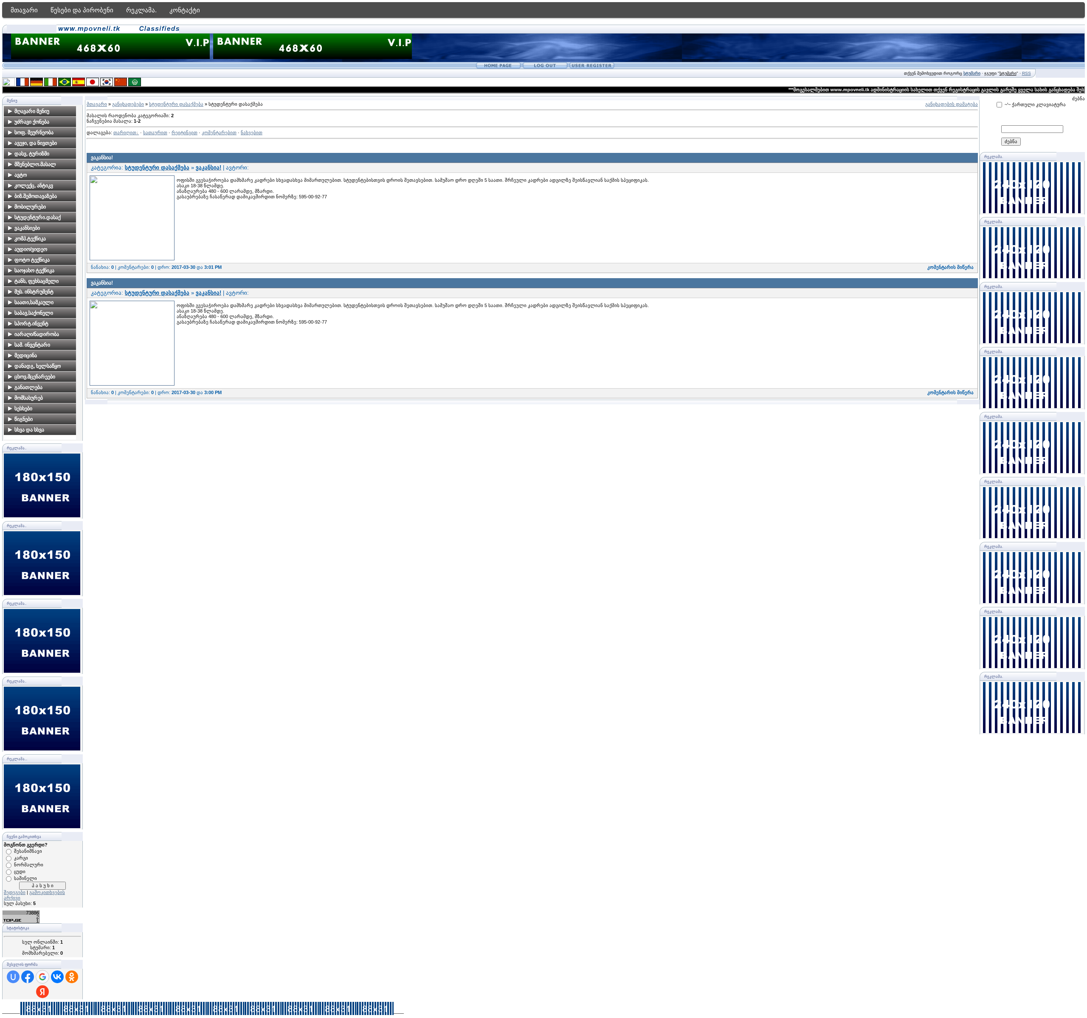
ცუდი (19, 871)
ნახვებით (251, 132)
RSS (1026, 73)
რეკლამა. (141, 10)
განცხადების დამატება (951, 104)
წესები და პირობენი (82, 10)
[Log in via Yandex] (42, 991)
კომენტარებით (219, 132)
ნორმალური (28, 864)
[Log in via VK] (57, 976)
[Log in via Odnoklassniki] (71, 976)
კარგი (21, 857)
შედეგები (14, 892)
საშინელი (25, 878)
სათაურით (155, 132)
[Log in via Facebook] (27, 976)
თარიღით (124, 132)
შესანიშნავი (28, 851)
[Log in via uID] (13, 976)
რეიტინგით (184, 132)
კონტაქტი (184, 10)
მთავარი (24, 10)
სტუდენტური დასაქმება (176, 104)
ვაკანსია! (102, 158)
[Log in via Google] (42, 977)
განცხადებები (128, 104)
